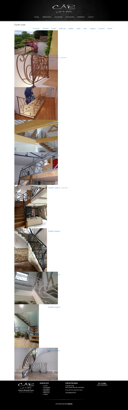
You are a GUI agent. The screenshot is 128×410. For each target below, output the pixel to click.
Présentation (47, 17)
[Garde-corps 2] (26, 326)
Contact (91, 17)
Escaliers (53, 28)
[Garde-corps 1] (36, 364)
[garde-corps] (36, 103)
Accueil (36, 17)
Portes (85, 28)
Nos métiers (58, 17)
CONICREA (69, 404)
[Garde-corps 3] (36, 288)
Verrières (109, 28)
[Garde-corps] (36, 70)
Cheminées (46, 28)
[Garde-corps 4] (30, 250)
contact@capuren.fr (70, 392)
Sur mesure (101, 28)
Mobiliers (71, 28)
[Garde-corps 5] (30, 206)
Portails (78, 28)
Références (81, 17)
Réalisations (70, 17)
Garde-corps (62, 28)
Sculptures (93, 28)
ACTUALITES (36, 28)
